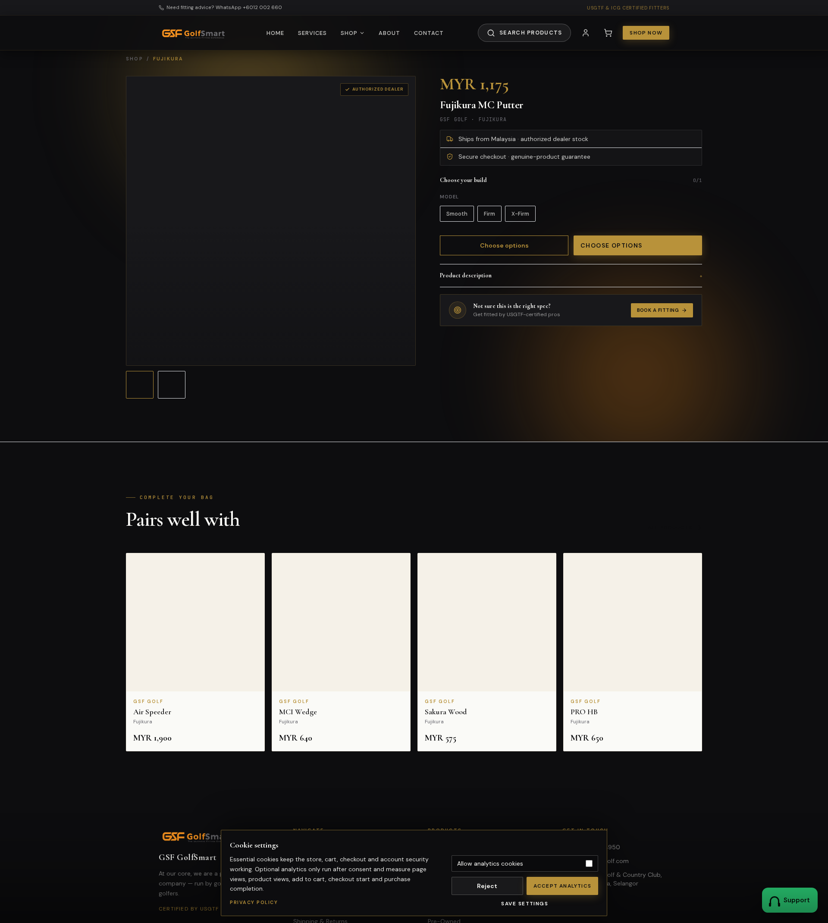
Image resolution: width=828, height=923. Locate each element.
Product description (571, 275)
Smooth (456, 213)
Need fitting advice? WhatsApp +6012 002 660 (224, 7)
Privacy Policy (254, 902)
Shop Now (646, 32)
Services (312, 33)
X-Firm (520, 213)
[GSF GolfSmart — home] (195, 33)
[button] (195, 652)
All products (670, 527)
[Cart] (608, 33)
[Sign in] (585, 33)
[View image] (140, 385)
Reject (487, 886)
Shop (349, 33)
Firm (489, 213)
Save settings (524, 903)
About (389, 33)
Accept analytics (562, 885)
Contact (429, 33)
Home (275, 33)
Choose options (504, 245)
